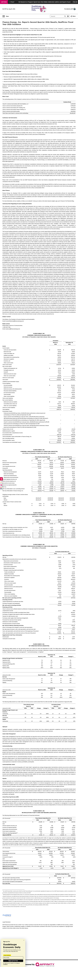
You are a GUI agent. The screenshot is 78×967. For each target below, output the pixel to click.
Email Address (7, 955)
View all (75, 2)
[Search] (65, 16)
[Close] (23, 940)
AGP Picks (4, 2)
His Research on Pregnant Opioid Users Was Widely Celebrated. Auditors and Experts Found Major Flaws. (48, 2)
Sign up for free (13, 960)
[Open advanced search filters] (67, 16)
